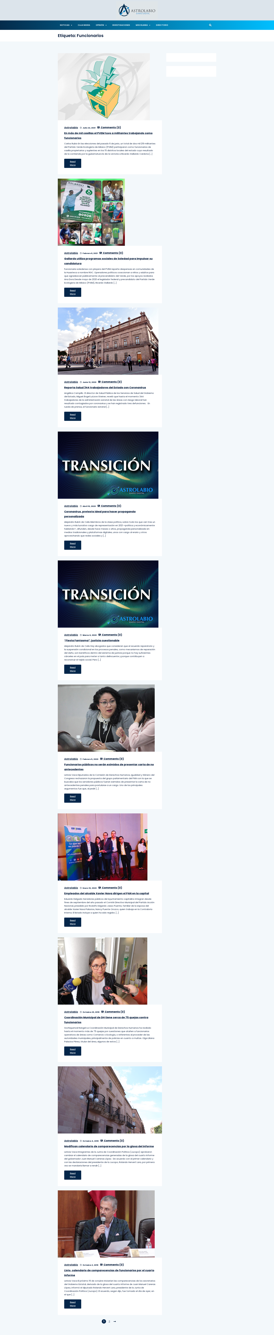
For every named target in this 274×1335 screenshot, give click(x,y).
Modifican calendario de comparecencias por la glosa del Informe (109, 1146)
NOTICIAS (64, 25)
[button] (210, 25)
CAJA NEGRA (84, 25)
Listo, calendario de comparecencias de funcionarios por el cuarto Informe (109, 1273)
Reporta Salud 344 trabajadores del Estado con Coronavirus (105, 387)
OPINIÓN (100, 25)
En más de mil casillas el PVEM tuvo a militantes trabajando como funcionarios (108, 135)
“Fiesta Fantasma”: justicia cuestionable (91, 640)
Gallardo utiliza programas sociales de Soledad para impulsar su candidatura (108, 261)
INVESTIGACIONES (121, 25)
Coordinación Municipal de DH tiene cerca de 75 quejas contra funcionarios (106, 1020)
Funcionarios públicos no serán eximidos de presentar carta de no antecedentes (109, 767)
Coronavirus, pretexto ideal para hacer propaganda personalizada (100, 514)
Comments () (110, 127)
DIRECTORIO (162, 25)
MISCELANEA (142, 25)
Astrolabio (71, 127)
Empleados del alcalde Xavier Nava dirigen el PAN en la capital (106, 893)
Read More (72, 163)
